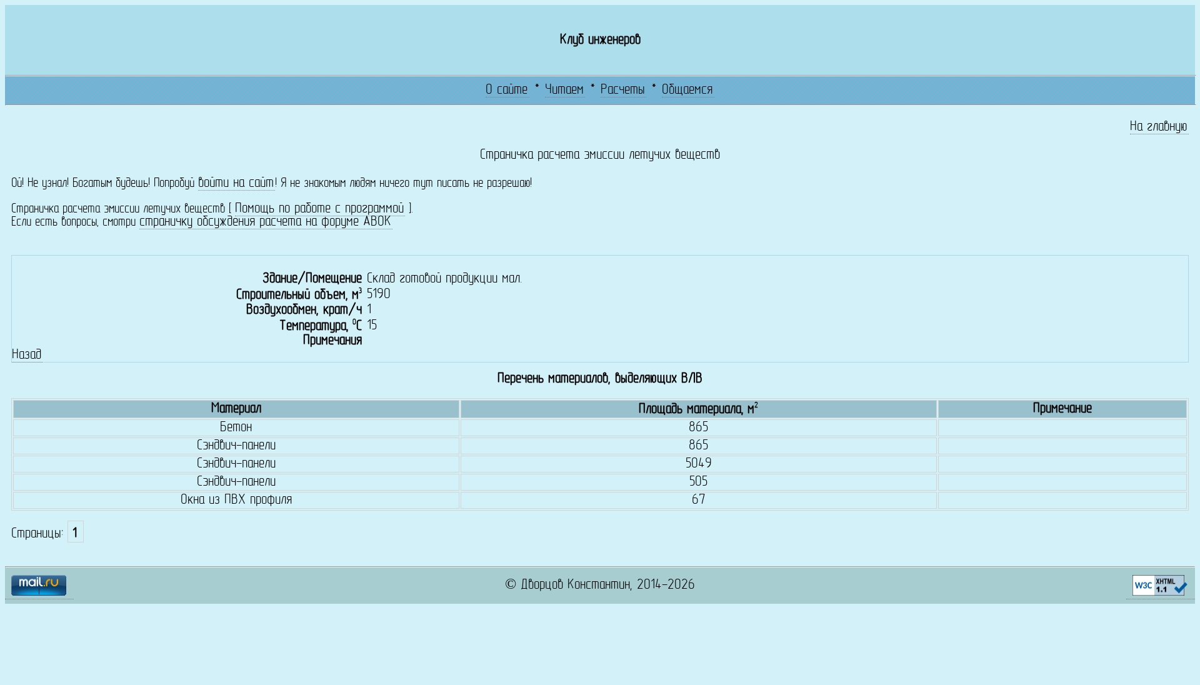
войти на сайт (236, 183)
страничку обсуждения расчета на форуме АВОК (265, 222)
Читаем (564, 90)
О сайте (507, 90)
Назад (26, 355)
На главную (1159, 127)
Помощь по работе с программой (319, 209)
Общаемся (687, 90)
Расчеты (623, 90)
